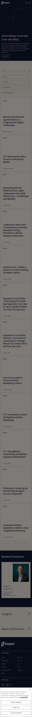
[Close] (29, 690)
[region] (16, 702)
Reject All (16, 707)
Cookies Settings (16, 702)
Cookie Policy (24, 697)
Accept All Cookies (16, 713)
